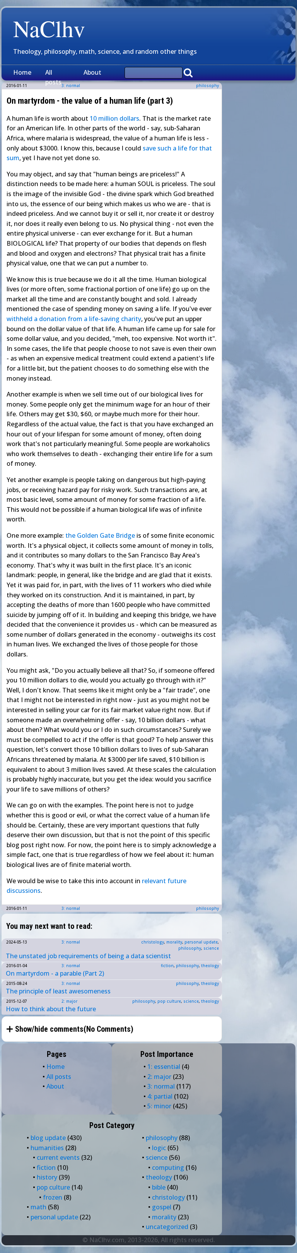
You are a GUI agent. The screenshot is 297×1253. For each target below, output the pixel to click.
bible (159, 1187)
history (47, 1177)
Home (22, 72)
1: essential (163, 1066)
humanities (47, 1148)
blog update (48, 1137)
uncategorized (167, 1226)
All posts (53, 77)
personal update (201, 942)
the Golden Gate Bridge (100, 535)
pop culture (169, 1001)
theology (210, 965)
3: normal (70, 908)
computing (168, 1167)
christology (152, 942)
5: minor (159, 1106)
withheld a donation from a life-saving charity (74, 319)
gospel (161, 1207)
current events (58, 1157)
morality (174, 942)
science (211, 948)
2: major (69, 1001)
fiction (167, 965)
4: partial (159, 1096)
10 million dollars (114, 118)
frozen (52, 1197)
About (92, 72)
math (38, 1207)
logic (159, 1148)
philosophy (207, 85)
